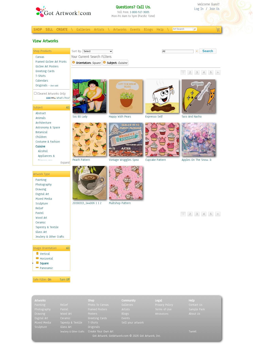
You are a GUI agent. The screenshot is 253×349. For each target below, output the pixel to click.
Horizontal (46, 259)
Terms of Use (163, 309)
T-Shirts (41, 76)
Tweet (192, 331)
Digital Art (42, 194)
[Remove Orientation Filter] (73, 63)
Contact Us (195, 305)
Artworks (120, 29)
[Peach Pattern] (89, 140)
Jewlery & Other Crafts (50, 237)
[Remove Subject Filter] (104, 63)
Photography (44, 184)
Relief (39, 208)
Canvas (40, 57)
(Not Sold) (54, 85)
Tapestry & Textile (47, 227)
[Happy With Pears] (126, 97)
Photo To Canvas (98, 305)
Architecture (43, 123)
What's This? (63, 98)
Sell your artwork (133, 323)
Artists (99, 29)
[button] (207, 51)
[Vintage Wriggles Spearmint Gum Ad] (126, 140)
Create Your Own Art (100, 331)
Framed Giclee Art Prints (51, 62)
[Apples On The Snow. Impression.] (198, 140)
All (68, 107)
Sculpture (42, 203)
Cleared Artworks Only (51, 94)
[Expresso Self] (162, 97)
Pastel (39, 213)
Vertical (45, 254)
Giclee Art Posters (47, 66)
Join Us (214, 9)
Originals (41, 85)
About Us (194, 314)
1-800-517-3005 (139, 12)
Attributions (161, 313)
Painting (41, 180)
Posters (92, 314)
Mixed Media (44, 199)
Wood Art (41, 218)
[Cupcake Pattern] (162, 140)
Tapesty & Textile (71, 323)
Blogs (148, 29)
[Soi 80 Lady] (89, 97)
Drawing (41, 189)
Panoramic (46, 268)
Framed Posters (97, 309)
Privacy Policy (164, 305)
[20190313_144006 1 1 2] (89, 183)
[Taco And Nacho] (198, 97)
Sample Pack (197, 309)
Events (135, 29)
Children (41, 137)
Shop (91, 300)
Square (44, 263)
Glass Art (41, 232)
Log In (198, 9)
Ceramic (41, 222)
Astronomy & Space (48, 127)
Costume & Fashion (48, 142)
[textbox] (178, 51)
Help (160, 29)
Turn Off (65, 279)
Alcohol (43, 151)
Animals (41, 118)
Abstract (41, 113)
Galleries (83, 29)
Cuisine (40, 146)
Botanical (41, 132)
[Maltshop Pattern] (126, 183)
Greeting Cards (45, 71)
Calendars (42, 81)
